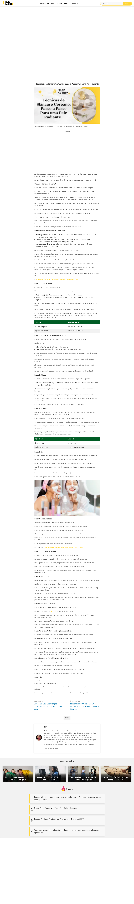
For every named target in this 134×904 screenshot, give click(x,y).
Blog (36, 3)
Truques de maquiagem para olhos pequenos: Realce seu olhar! (57, 279)
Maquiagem (74, 3)
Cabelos (59, 3)
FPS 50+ (53, 611)
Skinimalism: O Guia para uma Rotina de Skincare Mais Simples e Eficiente (84, 706)
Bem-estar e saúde (47, 3)
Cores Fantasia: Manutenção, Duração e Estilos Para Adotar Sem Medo (48, 706)
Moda (66, 3)
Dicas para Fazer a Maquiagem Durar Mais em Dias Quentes (64, 547)
